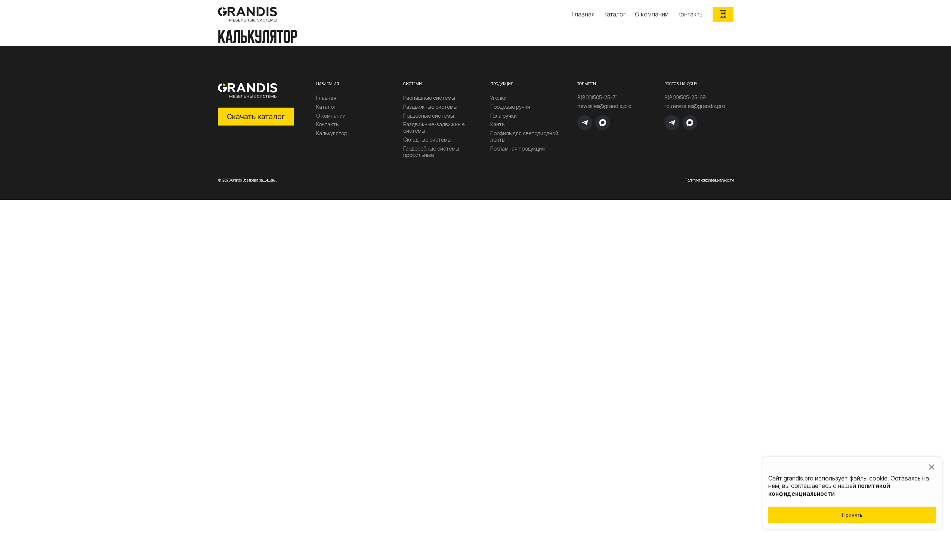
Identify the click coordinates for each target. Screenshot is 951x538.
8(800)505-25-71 (597, 98)
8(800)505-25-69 (684, 98)
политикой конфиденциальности (829, 489)
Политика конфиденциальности (709, 180)
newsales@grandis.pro (604, 106)
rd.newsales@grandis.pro (694, 106)
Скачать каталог (256, 116)
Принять (852, 515)
